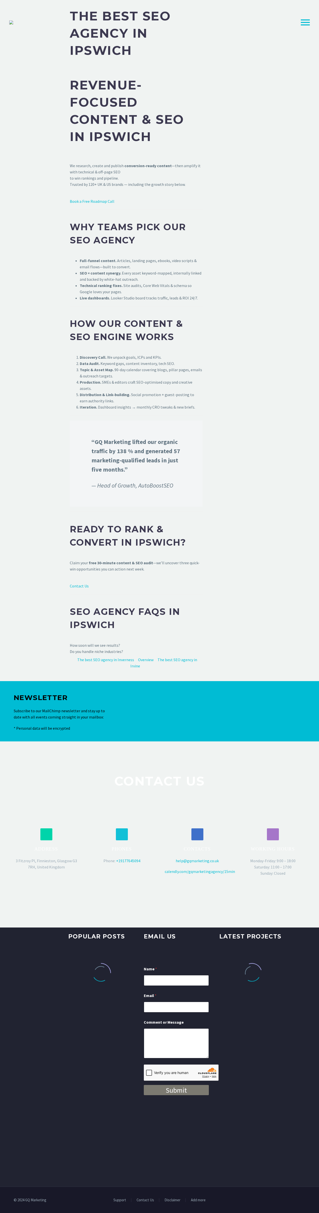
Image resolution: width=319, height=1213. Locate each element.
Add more (198, 1200)
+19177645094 (128, 860)
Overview (146, 659)
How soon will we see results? (95, 645)
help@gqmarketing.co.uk (197, 860)
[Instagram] (297, 1200)
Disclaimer (172, 1200)
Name (150, 969)
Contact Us (79, 585)
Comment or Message (164, 1022)
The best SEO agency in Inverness (105, 659)
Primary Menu (305, 22)
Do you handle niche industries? (96, 651)
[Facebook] (278, 1200)
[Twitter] (291, 1200)
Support (119, 1200)
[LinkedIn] (284, 1200)
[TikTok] (304, 1200)
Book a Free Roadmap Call (92, 201)
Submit (176, 1090)
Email (150, 995)
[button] (46, 834)
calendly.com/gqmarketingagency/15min (200, 871)
